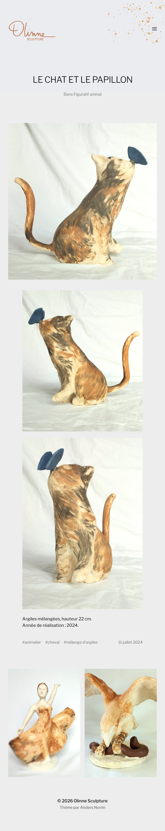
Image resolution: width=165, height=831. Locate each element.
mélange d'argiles (82, 642)
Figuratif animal (88, 94)
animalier (33, 642)
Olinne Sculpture (91, 800)
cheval (54, 642)
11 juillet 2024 (130, 642)
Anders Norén (92, 807)
